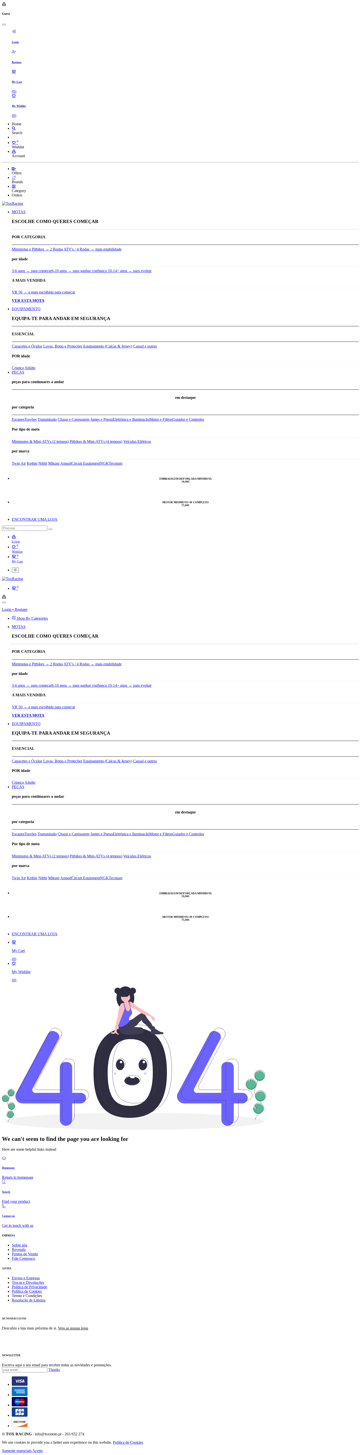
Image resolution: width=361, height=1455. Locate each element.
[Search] (14, 128)
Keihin (32, 463)
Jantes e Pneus (101, 419)
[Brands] (14, 177)
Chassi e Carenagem (73, 419)
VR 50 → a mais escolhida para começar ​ (43, 292)
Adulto (30, 368)
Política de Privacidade (29, 1287)
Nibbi (42, 463)
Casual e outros (145, 346)
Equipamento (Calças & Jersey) (107, 346)
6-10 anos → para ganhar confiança (80, 271)
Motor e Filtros (160, 419)
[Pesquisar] (50, 529)
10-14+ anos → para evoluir (130, 271)
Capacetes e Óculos (27, 346)
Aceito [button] (37, 1451)
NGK (104, 463)
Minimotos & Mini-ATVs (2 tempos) (40, 441)
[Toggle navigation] (15, 570)
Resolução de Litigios (28, 1300)
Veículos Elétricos (137, 441)
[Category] (14, 186)
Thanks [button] (54, 1370)
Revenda (19, 1249)
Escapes (18, 419)
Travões (30, 419)
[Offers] (14, 169)
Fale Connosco (23, 1258)
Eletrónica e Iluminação (131, 419)
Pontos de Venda (25, 1254)
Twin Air (19, 463)
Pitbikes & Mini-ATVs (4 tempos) (96, 441)
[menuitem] (19, 212)
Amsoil (65, 463)
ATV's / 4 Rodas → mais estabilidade (93, 249)
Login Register (15, 609)
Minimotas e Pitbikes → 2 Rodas (37, 249)
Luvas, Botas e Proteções (62, 346)
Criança (18, 368)
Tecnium (115, 463)
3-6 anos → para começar (32, 271)
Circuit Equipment (85, 463)
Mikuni (53, 463)
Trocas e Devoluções (28, 1282)
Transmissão (47, 419)
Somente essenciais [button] (17, 1451)
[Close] (4, 24)
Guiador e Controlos (188, 419)
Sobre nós (19, 1245)
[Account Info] (14, 151)
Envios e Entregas (26, 1278)
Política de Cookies (27, 1291)
